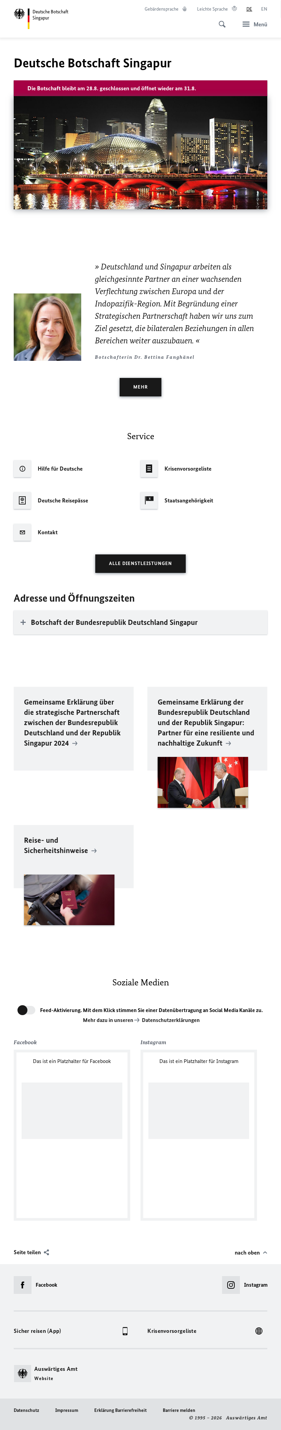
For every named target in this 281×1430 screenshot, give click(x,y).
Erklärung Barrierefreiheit (120, 1410)
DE (249, 9)
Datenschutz (26, 1410)
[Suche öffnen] (220, 20)
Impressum (66, 1410)
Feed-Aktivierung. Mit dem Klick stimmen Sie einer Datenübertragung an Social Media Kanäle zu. (151, 1010)
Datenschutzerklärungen (171, 1020)
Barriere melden (179, 1410)
